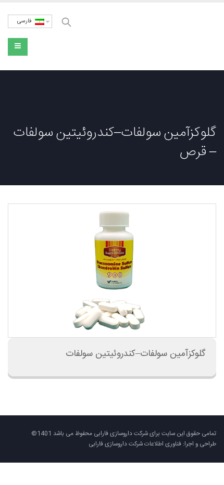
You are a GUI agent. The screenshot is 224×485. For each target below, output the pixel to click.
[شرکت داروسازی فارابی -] (169, 36)
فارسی (26, 21)
